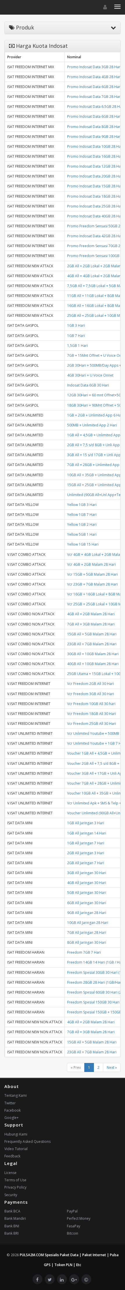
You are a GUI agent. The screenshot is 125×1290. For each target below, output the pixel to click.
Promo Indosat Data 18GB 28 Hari (95, 196)
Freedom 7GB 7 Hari (84, 952)
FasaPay (73, 1226)
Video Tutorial (16, 1148)
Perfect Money (78, 1218)
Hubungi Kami (15, 1134)
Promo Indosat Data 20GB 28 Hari (95, 176)
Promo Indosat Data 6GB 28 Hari (94, 86)
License (10, 1172)
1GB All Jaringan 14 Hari (86, 833)
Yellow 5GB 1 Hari (82, 534)
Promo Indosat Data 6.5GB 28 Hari (95, 106)
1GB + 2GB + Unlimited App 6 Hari (95, 415)
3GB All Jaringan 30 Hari (86, 872)
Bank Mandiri (15, 1218)
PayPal (72, 1211)
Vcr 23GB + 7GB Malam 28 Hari (92, 584)
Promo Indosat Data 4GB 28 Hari (94, 76)
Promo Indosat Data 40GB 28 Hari (95, 216)
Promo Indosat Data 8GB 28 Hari (94, 126)
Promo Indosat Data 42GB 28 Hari (95, 235)
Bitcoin (72, 1233)
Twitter (10, 1103)
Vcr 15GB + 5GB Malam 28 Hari (92, 574)
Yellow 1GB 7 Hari (82, 514)
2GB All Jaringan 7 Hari (85, 862)
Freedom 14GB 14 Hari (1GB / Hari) (96, 962)
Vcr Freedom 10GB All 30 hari (91, 703)
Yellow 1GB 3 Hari (82, 504)
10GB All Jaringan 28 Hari (87, 922)
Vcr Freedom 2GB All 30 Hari (90, 683)
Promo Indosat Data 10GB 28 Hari (95, 146)
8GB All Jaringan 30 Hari (86, 942)
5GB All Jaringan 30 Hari (86, 892)
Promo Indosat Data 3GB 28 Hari (94, 66)
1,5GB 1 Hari (77, 345)
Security (10, 1194)
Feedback (12, 1156)
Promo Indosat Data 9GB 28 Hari (94, 136)
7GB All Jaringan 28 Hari (86, 932)
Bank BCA (12, 1211)
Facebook (12, 1110)
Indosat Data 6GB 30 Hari (88, 385)
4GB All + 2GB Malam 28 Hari (91, 613)
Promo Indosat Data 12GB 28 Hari (95, 166)
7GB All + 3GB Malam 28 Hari (91, 624)
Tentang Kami (15, 1095)
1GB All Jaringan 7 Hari (85, 843)
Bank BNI (11, 1226)
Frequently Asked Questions (27, 1141)
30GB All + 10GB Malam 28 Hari (93, 653)
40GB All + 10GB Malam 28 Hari (93, 663)
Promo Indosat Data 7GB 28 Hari (94, 96)
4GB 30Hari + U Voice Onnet (90, 375)
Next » (112, 1067)
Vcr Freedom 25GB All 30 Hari (91, 723)
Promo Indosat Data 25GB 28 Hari (95, 206)
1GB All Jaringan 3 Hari (85, 822)
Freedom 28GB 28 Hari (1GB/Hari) (95, 982)
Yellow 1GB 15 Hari (83, 544)
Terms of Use (15, 1179)
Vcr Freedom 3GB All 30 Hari (90, 693)
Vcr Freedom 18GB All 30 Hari (91, 713)
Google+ (11, 1117)
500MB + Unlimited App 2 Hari (92, 425)
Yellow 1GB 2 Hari (82, 524)
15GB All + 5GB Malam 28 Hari (92, 634)
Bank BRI (11, 1233)
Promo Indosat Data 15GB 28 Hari (95, 186)
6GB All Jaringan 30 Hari (86, 902)
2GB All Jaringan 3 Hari (85, 852)
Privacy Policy (15, 1187)
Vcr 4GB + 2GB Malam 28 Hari (91, 564)
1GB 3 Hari (76, 325)
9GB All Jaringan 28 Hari (86, 912)
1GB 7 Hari (76, 335)
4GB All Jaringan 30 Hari (86, 882)
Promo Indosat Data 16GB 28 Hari (95, 156)
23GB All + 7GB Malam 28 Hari (92, 644)
